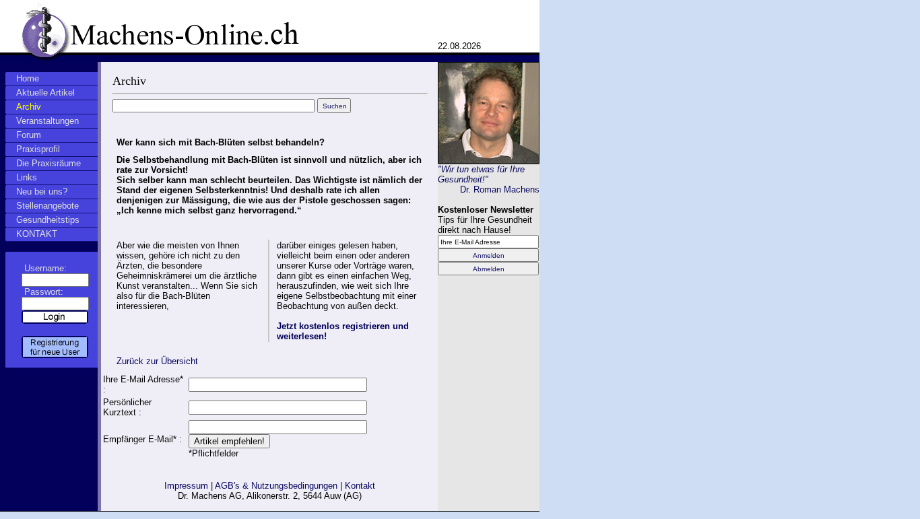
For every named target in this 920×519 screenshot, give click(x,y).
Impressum (186, 486)
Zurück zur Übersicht (157, 361)
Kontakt (360, 486)
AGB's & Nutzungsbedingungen (276, 486)
